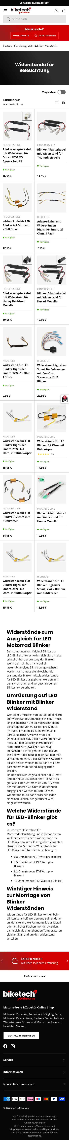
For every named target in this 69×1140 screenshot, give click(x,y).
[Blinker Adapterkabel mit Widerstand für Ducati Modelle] (51, 270)
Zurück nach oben (34, 976)
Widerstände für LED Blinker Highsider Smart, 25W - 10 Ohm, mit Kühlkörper (51, 587)
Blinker (40, 755)
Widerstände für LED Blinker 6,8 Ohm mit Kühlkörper (16, 225)
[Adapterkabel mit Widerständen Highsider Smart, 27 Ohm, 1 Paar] (51, 197)
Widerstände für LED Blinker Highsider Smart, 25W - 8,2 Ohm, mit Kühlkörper (17, 587)
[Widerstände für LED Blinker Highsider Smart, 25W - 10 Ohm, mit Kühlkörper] (51, 557)
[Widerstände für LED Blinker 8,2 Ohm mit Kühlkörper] (51, 417)
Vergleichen (49, 92)
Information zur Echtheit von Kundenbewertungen (40, 1121)
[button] (63, 10)
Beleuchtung (20, 45)
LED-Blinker (14, 655)
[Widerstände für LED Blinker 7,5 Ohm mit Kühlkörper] (17, 489)
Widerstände (51, 45)
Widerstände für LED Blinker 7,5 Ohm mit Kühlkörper (16, 517)
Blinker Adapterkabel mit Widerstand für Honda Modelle (51, 517)
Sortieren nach (11, 99)
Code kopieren (47, 35)
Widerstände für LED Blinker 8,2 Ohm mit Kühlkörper (50, 445)
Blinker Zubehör (35, 45)
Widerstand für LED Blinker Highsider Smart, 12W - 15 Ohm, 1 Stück (17, 371)
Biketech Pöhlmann (20, 1107)
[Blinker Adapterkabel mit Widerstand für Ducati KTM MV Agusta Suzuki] (17, 126)
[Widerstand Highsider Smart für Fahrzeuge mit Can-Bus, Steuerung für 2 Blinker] (51, 341)
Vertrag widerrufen (21, 1035)
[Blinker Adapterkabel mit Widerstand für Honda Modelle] (51, 489)
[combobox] (34, 19)
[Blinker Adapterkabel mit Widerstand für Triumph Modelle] (51, 126)
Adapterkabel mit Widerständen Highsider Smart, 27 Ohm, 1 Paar (50, 227)
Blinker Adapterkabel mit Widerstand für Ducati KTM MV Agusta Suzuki (17, 155)
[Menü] (5, 10)
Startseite (7, 45)
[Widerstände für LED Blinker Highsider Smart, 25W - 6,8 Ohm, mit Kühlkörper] (17, 417)
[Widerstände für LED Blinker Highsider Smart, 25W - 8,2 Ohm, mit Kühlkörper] (17, 557)
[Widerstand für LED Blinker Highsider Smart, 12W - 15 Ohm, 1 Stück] (17, 341)
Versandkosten (19, 1119)
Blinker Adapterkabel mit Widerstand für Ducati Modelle (51, 297)
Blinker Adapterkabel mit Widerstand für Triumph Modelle (51, 153)
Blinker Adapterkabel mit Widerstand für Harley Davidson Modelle (17, 299)
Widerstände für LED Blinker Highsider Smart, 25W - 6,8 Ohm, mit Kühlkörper (17, 447)
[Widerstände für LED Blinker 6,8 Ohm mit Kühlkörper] (17, 197)
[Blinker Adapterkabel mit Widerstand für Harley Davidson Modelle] (17, 270)
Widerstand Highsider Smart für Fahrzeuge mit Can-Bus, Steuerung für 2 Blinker (51, 373)
